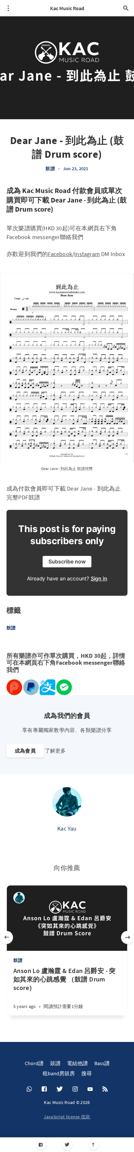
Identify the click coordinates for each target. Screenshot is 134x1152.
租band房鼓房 (59, 1073)
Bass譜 (102, 1063)
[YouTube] (90, 1089)
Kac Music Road (67, 8)
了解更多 (55, 750)
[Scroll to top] (93, 1145)
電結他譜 (77, 1063)
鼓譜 (50, 168)
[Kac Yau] (67, 802)
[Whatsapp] (29, 1089)
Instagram (87, 254)
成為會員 (25, 750)
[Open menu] (8, 8)
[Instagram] (75, 1089)
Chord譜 (34, 1063)
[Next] (127, 937)
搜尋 (86, 1073)
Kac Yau (66, 828)
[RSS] (105, 1089)
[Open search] (126, 8)
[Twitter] (67, 1145)
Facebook (60, 254)
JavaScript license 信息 (67, 1117)
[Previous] (6, 937)
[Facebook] (41, 1145)
